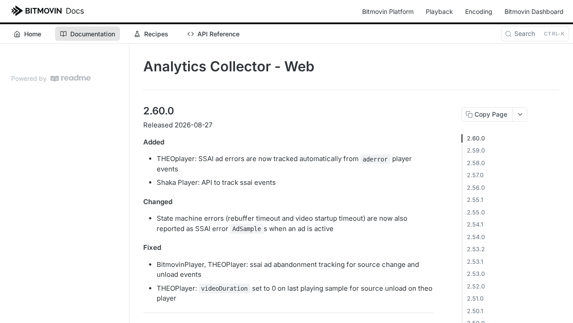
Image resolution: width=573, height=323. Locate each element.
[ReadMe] (71, 78)
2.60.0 (476, 138)
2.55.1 (475, 199)
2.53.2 (476, 249)
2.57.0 (475, 175)
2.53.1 (475, 261)
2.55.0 (476, 212)
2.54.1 (475, 224)
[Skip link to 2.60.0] (137, 110)
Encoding (478, 11)
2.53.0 (476, 273)
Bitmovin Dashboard (534, 11)
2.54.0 (476, 236)
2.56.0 (476, 187)
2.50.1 (475, 310)
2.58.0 (476, 162)
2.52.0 (476, 286)
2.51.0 (475, 298)
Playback (439, 11)
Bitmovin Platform (388, 11)
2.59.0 (476, 150)
